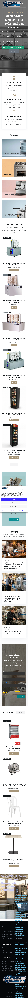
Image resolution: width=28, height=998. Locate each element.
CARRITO (4, 950)
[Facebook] (8, 992)
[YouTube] (16, 992)
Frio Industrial (7, 627)
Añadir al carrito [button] (14, 270)
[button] (26, 488)
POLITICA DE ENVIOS (7, 966)
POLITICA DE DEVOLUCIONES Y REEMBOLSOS (13, 970)
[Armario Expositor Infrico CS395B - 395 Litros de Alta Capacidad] (14, 398)
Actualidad (6, 560)
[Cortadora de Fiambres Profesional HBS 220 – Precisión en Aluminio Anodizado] (14, 769)
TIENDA (3, 947)
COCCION (7, 174)
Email (4, 683)
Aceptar (14, 499)
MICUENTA (4, 949)
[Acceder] (19, 3)
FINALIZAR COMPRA (7, 952)
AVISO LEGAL (5, 960)
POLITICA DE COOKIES (7, 963)
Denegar (14, 502)
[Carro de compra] (22, 3)
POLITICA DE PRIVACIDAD (8, 961)
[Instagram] (13, 992)
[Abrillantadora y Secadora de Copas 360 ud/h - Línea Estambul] (14, 248)
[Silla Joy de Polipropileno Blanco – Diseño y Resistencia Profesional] (14, 806)
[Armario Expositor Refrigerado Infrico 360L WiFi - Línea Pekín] (14, 435)
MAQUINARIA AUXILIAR (13, 215)
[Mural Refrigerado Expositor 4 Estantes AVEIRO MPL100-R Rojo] (14, 731)
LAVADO (5, 593)
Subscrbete (20, 696)
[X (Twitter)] (11, 992)
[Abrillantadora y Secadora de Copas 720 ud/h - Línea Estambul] (14, 360)
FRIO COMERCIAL (11, 153)
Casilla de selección (8, 689)
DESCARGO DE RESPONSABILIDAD (10, 968)
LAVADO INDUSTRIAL (12, 194)
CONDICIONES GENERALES (8, 965)
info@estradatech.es (15, 931)
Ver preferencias (14, 506)
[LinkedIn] (19, 992)
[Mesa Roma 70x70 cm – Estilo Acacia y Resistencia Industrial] (14, 844)
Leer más (14, 307)
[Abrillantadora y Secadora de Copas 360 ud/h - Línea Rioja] (14, 285)
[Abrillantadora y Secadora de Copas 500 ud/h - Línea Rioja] (14, 323)
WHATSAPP (4, 926)
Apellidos (5, 677)
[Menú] (25, 3)
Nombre (5, 671)
